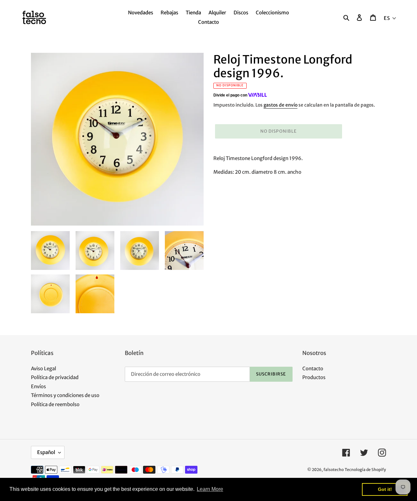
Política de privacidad (55, 377)
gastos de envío (280, 105)
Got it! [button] (385, 489)
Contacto (312, 368)
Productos (313, 377)
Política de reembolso (55, 404)
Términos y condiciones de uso (65, 395)
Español (46, 452)
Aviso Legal (43, 368)
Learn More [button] (210, 489)
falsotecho (334, 469)
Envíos (38, 386)
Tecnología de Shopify (365, 469)
